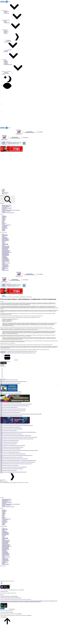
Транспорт (4, 219)
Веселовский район (5, 239)
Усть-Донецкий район (5, 266)
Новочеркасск (4, 256)
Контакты (1, 594)
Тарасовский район (5, 264)
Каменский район (5, 248)
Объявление (6, 51)
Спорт (3, 220)
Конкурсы (3, 229)
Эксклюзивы (4, 226)
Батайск (3, 236)
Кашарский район (5, 249)
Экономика (4, 217)
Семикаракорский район (6, 262)
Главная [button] (3, 189)
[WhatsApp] (3, 366)
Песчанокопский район (6, 259)
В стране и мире (4, 228)
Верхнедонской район (5, 238)
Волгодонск (4, 241)
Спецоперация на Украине (6, 224)
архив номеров (6, 11)
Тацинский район (5, 265)
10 (2, 376)
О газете (5, 12)
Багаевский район (5, 235)
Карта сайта (4, 209)
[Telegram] (4, 366)
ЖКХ (3, 222)
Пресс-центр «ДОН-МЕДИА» (7, 208)
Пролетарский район (5, 260)
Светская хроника (5, 225)
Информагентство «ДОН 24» (6, 205)
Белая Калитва (4, 237)
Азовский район (4, 234)
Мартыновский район (5, 251)
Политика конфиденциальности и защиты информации (11, 210)
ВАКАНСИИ (8, 40)
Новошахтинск (4, 551)
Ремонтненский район (5, 261)
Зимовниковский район (6, 246)
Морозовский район (5, 253)
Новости (5, 32)
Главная (3, 295)
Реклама (3, 74)
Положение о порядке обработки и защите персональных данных (10, 597)
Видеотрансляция (7, 22)
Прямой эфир (6, 31)
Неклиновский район (5, 255)
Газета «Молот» (4, 207)
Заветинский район (5, 244)
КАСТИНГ (9, 49)
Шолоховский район (5, 270)
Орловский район (5, 258)
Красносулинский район (6, 250)
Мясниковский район (5, 254)
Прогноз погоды (4, 227)
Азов (3, 233)
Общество (3, 215)
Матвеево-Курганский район (6, 546)
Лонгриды (5, 62)
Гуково (3, 242)
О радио (5, 21)
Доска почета (6, 63)
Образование (4, 223)
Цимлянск (3, 267)
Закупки (3, 211)
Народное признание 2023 (8, 64)
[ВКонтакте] (0, 366)
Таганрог (3, 263)
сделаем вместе (5, 192)
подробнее (19, 613)
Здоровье (3, 218)
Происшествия (4, 216)
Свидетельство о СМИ (4, 591)
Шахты (3, 269)
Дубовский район (5, 243)
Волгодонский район (5, 240)
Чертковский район (5, 268)
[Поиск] (7, 199)
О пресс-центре (6, 73)
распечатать (2, 364)
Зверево (3, 245)
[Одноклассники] (2, 366)
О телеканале (6, 50)
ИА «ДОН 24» (7, 361)
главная (5, 30)
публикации (6, 61)
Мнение (3, 230)
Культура (3, 221)
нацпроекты (5, 193)
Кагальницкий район (5, 541)
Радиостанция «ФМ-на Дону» (7, 206)
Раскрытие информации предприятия (8, 212)
